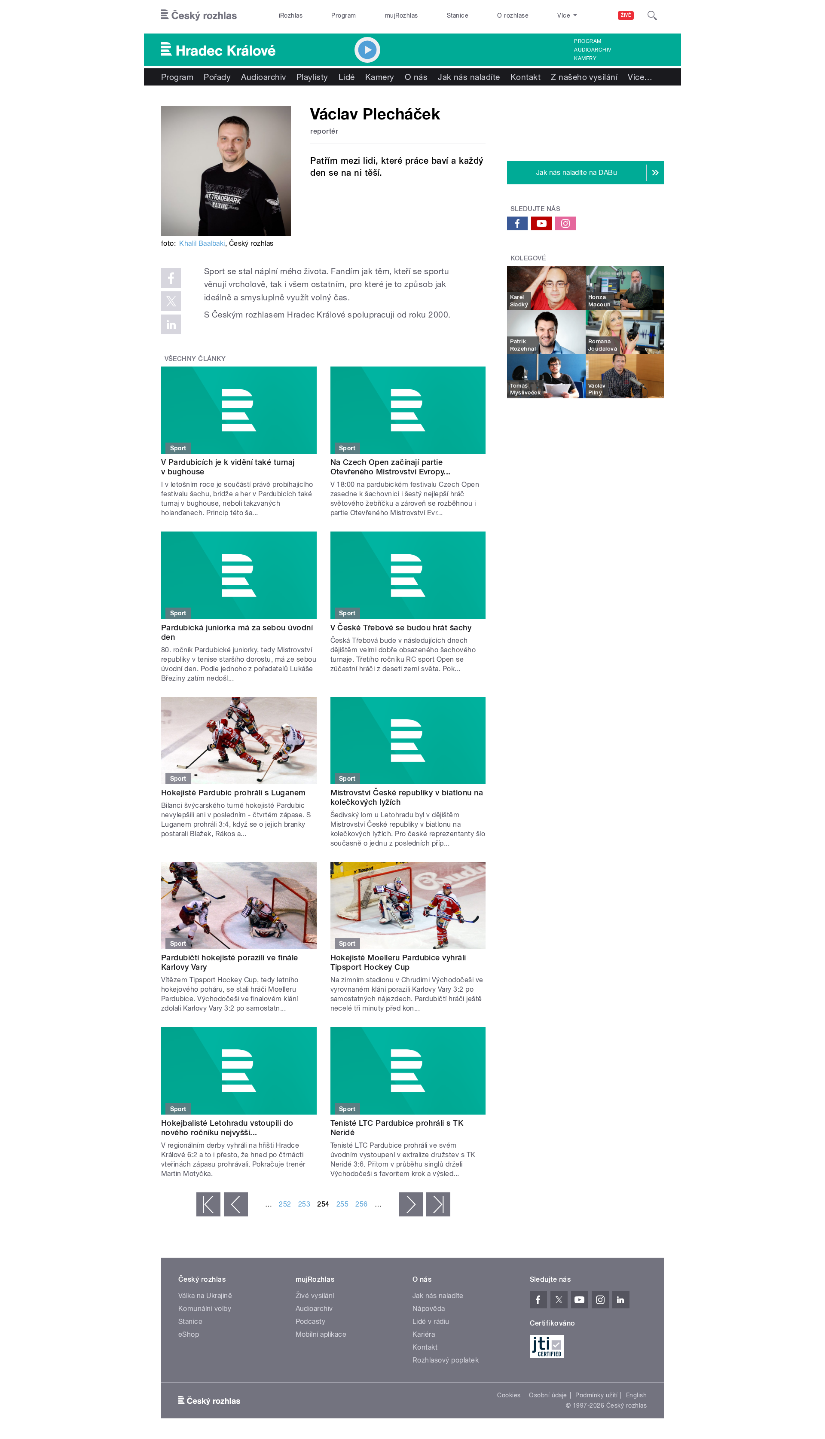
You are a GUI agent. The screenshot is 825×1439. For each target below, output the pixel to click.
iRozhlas (291, 15)
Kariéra (423, 1334)
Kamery (585, 58)
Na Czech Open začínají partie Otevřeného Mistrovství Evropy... (390, 467)
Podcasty (311, 1321)
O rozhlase (513, 15)
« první (208, 1204)
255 (342, 1204)
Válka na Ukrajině (205, 1296)
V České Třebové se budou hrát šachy (401, 627)
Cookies (508, 1395)
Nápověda (428, 1309)
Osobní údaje (548, 1395)
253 (304, 1204)
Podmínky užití (596, 1395)
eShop (188, 1334)
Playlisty (312, 77)
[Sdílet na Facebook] (171, 278)
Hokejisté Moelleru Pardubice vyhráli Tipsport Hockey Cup (398, 962)
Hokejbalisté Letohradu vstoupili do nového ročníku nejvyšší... (227, 1127)
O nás (416, 77)
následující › (411, 1204)
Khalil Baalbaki (202, 243)
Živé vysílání (315, 1296)
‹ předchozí (236, 1204)
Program (343, 15)
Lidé (347, 77)
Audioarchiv (592, 50)
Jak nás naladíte (469, 77)
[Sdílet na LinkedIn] (171, 324)
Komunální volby (204, 1309)
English (636, 1395)
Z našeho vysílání (584, 77)
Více (640, 77)
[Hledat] (652, 15)
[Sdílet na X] (171, 301)
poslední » (438, 1204)
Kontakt (525, 77)
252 (285, 1204)
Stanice (457, 15)
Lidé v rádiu (430, 1321)
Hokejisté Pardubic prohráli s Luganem (233, 792)
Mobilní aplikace (321, 1334)
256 (361, 1204)
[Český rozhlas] (199, 15)
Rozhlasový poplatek (445, 1360)
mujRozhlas (401, 15)
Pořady (217, 77)
